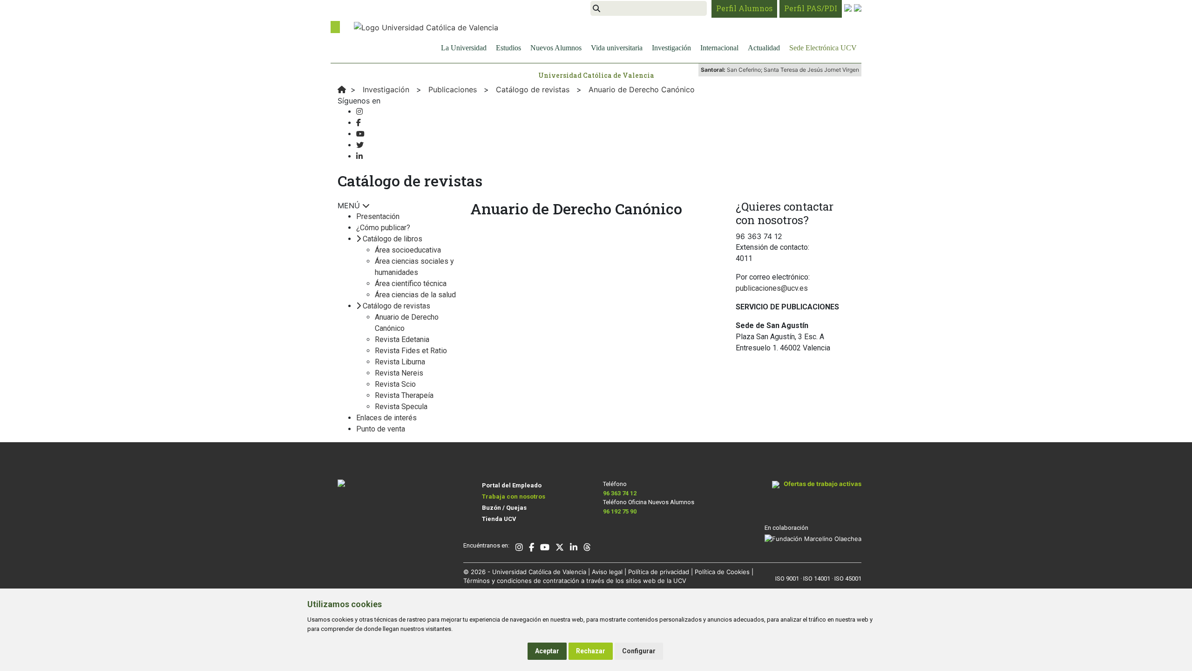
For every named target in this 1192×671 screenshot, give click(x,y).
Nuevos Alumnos (556, 48)
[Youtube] (360, 134)
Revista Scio (395, 384)
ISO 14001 (816, 578)
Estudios (508, 48)
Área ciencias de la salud (415, 294)
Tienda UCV (499, 518)
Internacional (719, 48)
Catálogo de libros (392, 238)
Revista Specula (401, 406)
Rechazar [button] (590, 651)
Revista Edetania (402, 339)
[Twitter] (360, 145)
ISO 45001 (847, 578)
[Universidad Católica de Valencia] (426, 26)
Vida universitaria (617, 48)
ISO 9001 (787, 578)
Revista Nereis (399, 373)
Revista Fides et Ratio (411, 350)
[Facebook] (358, 122)
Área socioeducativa (408, 250)
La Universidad (464, 48)
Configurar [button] (639, 651)
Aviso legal (607, 571)
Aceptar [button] (547, 651)
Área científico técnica (411, 283)
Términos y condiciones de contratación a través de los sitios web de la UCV (574, 580)
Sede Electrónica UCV (823, 48)
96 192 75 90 (620, 511)
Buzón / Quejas (504, 507)
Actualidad (764, 48)
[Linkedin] (359, 156)
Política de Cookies (722, 571)
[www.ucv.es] (342, 89)
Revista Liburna (400, 361)
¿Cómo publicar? (383, 227)
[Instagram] (359, 111)
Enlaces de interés (386, 417)
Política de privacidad (658, 571)
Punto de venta (380, 429)
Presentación (378, 216)
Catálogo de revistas (396, 305)
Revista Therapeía (404, 395)
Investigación (671, 48)
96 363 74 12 (620, 493)
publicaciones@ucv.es (772, 288)
